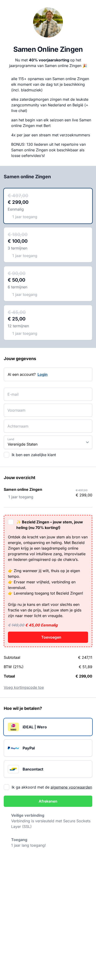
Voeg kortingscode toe (24, 687)
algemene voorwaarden (71, 787)
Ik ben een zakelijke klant (34, 454)
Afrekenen (48, 801)
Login (43, 374)
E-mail (11, 391)
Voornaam (14, 407)
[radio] (48, 205)
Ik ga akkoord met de (52, 787)
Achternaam (15, 423)
